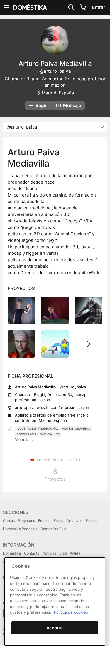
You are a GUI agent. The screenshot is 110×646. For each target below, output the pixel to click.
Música (46, 434)
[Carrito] (82, 7)
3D (57, 434)
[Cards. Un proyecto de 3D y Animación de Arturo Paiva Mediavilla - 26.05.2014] (55, 310)
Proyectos (26, 520)
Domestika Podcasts (20, 529)
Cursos (9, 520)
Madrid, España (58, 93)
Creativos (74, 520)
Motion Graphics (76, 428)
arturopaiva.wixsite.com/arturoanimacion (52, 407)
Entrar (98, 7)
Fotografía (26, 434)
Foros (58, 520)
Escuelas (93, 520)
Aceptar (55, 627)
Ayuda (75, 553)
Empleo (44, 520)
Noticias (49, 553)
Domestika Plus (53, 529)
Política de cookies (71, 612)
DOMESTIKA (29, 7)
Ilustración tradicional (37, 428)
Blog (63, 553)
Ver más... (24, 439)
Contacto (31, 553)
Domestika (12, 553)
